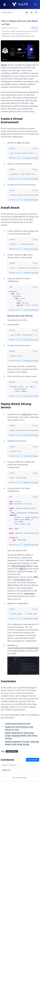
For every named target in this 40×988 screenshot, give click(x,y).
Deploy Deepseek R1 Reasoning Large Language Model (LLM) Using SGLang (21, 735)
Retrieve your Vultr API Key (20, 315)
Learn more (29, 593)
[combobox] (20, 770)
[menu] (35, 4)
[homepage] (20, 4)
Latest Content (7, 12)
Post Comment (33, 760)
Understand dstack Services (17, 723)
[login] (4, 4)
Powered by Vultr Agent (31, 158)
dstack (4, 65)
